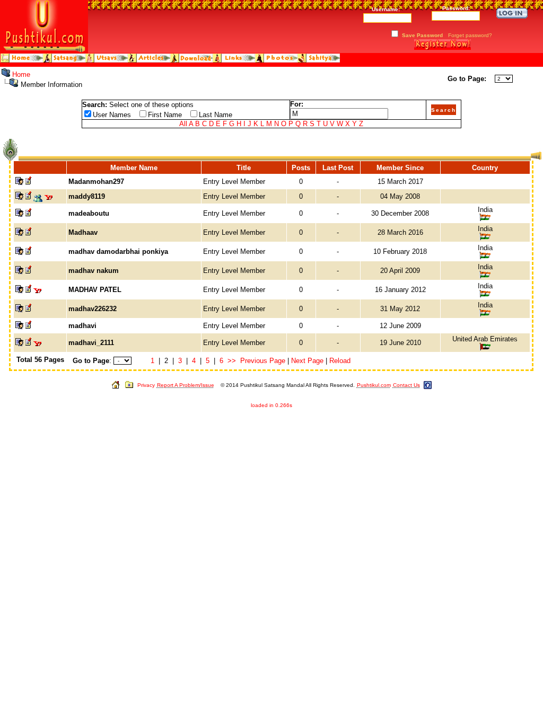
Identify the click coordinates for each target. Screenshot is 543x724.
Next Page (307, 361)
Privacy (146, 385)
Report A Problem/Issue (185, 385)
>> (231, 361)
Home (21, 74)
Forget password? (470, 35)
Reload (340, 361)
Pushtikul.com (374, 385)
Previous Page (262, 361)
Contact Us (406, 385)
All (183, 124)
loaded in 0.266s (271, 405)
